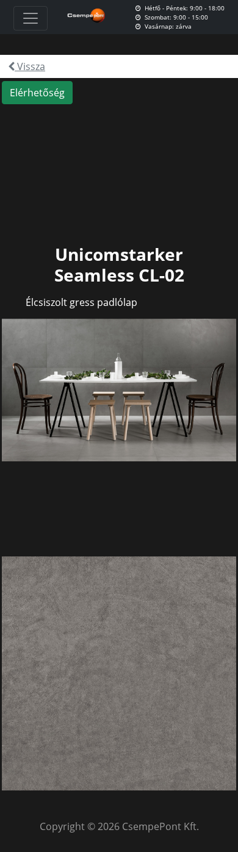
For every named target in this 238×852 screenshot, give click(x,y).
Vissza (30, 66)
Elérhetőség (37, 92)
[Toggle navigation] (30, 18)
